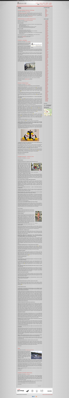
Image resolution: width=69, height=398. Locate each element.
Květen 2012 (46, 80)
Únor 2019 (46, 44)
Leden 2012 (46, 83)
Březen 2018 (46, 47)
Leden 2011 (46, 90)
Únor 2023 (46, 29)
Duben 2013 (46, 74)
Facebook (48, 394)
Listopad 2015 (46, 57)
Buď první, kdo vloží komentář (29, 20)
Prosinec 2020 (46, 35)
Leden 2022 (46, 32)
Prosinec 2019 (46, 41)
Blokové (46, 10)
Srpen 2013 (46, 72)
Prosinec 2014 (46, 64)
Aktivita (46, 9)
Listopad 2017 (46, 49)
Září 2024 (46, 24)
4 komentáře (28, 11)
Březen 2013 (46, 75)
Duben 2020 (46, 39)
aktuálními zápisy (24, 36)
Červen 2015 (46, 60)
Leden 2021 (46, 34)
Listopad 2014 (46, 65)
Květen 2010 (46, 94)
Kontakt (51, 394)
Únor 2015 (46, 63)
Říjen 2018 (46, 46)
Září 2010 (46, 93)
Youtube (46, 394)
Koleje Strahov (25, 0)
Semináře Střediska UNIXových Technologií (26, 10)
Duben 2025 (46, 21)
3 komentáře (29, 41)
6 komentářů (28, 374)
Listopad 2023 (46, 26)
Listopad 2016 (46, 54)
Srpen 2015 (46, 59)
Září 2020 (46, 37)
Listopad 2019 (46, 42)
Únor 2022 (46, 31)
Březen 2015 (46, 62)
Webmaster (44, 394)
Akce (36, 0)
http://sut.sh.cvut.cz (30, 16)
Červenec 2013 (46, 73)
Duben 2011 (46, 88)
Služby (28, 0)
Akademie (34, 0)
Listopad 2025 (46, 20)
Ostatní (26, 11)
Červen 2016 (46, 55)
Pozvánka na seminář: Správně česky (25, 372)
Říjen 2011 (46, 85)
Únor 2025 (46, 22)
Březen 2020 (46, 40)
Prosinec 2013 (46, 70)
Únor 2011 (46, 89)
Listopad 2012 (46, 77)
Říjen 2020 (46, 36)
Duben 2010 (46, 95)
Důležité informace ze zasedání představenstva (27, 18)
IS (20, 0)
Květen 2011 (46, 87)
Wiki (22, 0)
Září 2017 (46, 50)
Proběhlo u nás (46, 14)
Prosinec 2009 (46, 98)
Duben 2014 (46, 68)
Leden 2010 (46, 97)
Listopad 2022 (46, 30)
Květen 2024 (46, 25)
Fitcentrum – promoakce (22, 40)
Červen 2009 (46, 100)
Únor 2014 (46, 69)
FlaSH (46, 12)
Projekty (31, 0)
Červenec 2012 (46, 79)
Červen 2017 (46, 52)
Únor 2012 (46, 82)
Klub (45, 13)
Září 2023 (46, 27)
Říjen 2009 (46, 99)
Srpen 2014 (46, 67)
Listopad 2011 (46, 84)
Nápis (19, 348)
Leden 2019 (46, 45)
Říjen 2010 (46, 92)
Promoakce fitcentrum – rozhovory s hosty (26, 156)
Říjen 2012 (46, 78)
